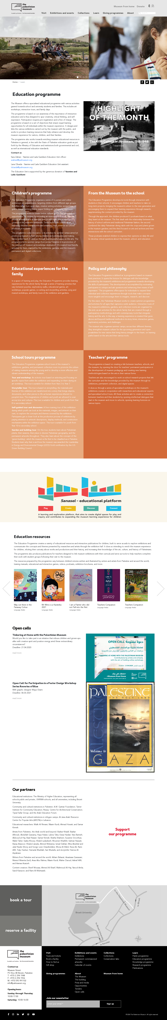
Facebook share (142, 82)
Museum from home (124, 7)
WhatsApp (152, 82)
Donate (141, 7)
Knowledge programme (143, 962)
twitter (23, 1014)
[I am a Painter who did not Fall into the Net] (80, 585)
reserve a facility (21, 931)
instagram (13, 1014)
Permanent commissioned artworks (86, 960)
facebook (8, 1014)
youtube (33, 1014)
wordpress (28, 1014)
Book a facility (52, 959)
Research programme (142, 965)
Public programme (141, 956)
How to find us (52, 962)
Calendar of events (83, 965)
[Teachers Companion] (108, 585)
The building (80, 980)
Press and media (82, 983)
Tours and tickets (53, 956)
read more (17, 653)
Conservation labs (111, 959)
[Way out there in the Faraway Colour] (25, 585)
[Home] (23, 8)
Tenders (78, 989)
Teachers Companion (106, 605)
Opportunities (81, 986)
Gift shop (50, 965)
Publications (138, 968)
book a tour (21, 900)
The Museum (80, 977)
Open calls (79, 992)
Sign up (110, 1004)
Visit (48, 953)
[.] (140, 13)
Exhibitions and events (86, 953)
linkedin (18, 1014)
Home (15, 82)
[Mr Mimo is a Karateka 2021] (53, 585)
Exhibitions (79, 956)
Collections (109, 953)
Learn (135, 953)
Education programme (142, 959)
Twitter (147, 82)
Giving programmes (113, 13)
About (78, 974)
